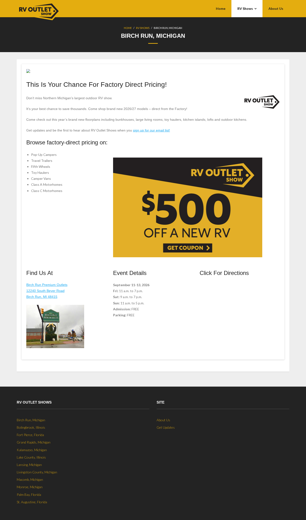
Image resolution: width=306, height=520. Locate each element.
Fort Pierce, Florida (30, 435)
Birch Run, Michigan (31, 420)
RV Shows (142, 27)
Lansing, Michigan (29, 465)
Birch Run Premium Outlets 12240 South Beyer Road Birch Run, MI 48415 (46, 291)
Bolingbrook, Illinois (31, 427)
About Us (163, 420)
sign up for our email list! (151, 130)
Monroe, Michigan (30, 487)
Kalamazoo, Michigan (32, 450)
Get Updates (166, 427)
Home (128, 27)
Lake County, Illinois (31, 457)
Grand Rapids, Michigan (33, 442)
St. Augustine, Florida (32, 502)
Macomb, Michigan (30, 479)
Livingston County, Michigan (37, 472)
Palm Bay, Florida (29, 495)
